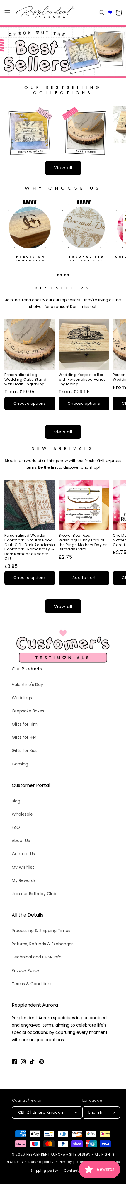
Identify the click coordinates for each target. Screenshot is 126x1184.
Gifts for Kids (25, 750)
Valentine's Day (27, 684)
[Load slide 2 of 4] (61, 275)
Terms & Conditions (32, 984)
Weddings (22, 698)
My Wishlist (23, 867)
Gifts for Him (25, 724)
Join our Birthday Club (34, 894)
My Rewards (24, 880)
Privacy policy (71, 1161)
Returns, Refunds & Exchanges (43, 944)
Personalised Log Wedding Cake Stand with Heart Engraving (25, 379)
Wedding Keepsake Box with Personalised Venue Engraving (82, 379)
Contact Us (23, 854)
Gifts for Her (24, 737)
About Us (21, 840)
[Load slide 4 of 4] (68, 275)
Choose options (29, 403)
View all (63, 168)
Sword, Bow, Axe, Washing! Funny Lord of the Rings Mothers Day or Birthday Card (83, 542)
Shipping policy (44, 1170)
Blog (16, 801)
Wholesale (22, 814)
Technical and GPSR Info (37, 957)
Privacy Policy (25, 970)
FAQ (16, 827)
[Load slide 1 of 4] (57, 275)
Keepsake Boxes (28, 711)
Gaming (20, 764)
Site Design (80, 1154)
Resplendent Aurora (45, 1154)
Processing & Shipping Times (41, 931)
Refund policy (40, 1161)
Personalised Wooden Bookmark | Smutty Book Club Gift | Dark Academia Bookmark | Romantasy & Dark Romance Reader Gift (29, 547)
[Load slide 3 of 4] (65, 275)
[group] (63, 51)
